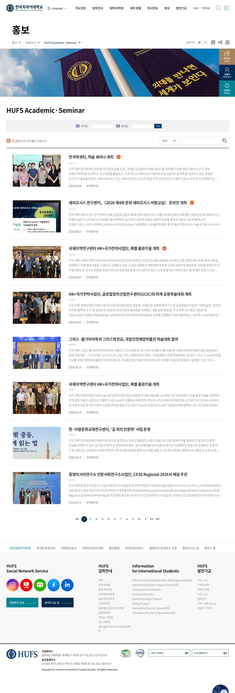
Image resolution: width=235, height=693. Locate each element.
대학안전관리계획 (92, 548)
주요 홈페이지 (200, 653)
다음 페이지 (146, 519)
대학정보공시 (69, 548)
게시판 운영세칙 (45, 548)
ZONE (227, 59)
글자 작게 (205, 42)
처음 (77, 519)
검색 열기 (218, 8)
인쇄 (226, 42)
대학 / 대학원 (157, 653)
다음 (151, 519)
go (186, 652)
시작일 (82, 126)
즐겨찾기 (213, 42)
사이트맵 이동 (226, 8)
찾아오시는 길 (190, 548)
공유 (220, 42)
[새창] (12, 581)
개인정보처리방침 (20, 548)
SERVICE (227, 75)
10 (139, 519)
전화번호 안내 (17, 602)
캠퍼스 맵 (209, 548)
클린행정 (114, 548)
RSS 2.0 (8, 141)
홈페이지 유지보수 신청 (163, 548)
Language (57, 8)
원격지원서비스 (134, 548)
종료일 (122, 126)
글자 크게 (199, 42)
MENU (227, 91)
